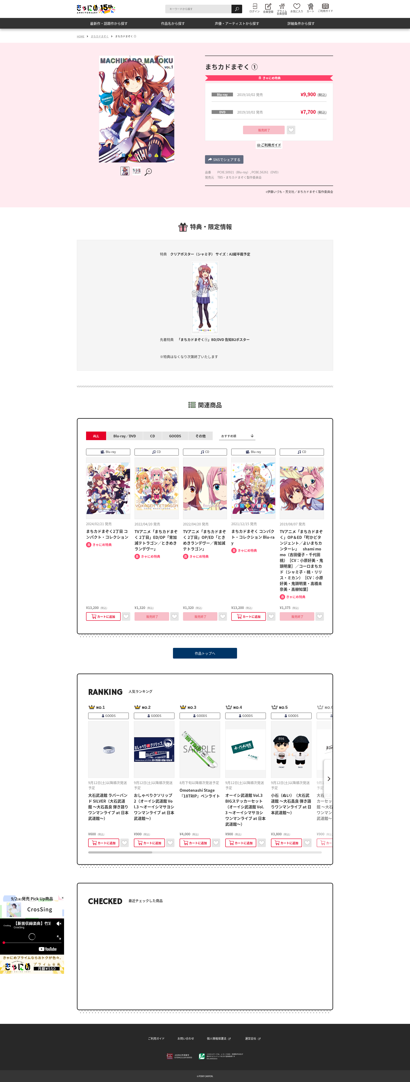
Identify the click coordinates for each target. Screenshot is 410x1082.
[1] (125, 171)
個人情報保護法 (216, 1038)
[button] (224, 159)
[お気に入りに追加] (291, 130)
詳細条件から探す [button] (301, 23)
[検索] (236, 9)
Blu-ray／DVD (124, 435)
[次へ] (328, 779)
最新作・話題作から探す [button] (109, 23)
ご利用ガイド (156, 1038)
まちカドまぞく (100, 36)
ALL (96, 435)
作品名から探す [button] (173, 23)
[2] (136, 171)
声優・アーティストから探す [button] (237, 23)
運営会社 (250, 1038)
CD (152, 435)
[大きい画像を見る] (148, 172)
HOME (80, 36)
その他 (200, 435)
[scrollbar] (205, 852)
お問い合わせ (185, 1038)
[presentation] (120, 852)
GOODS (175, 435)
